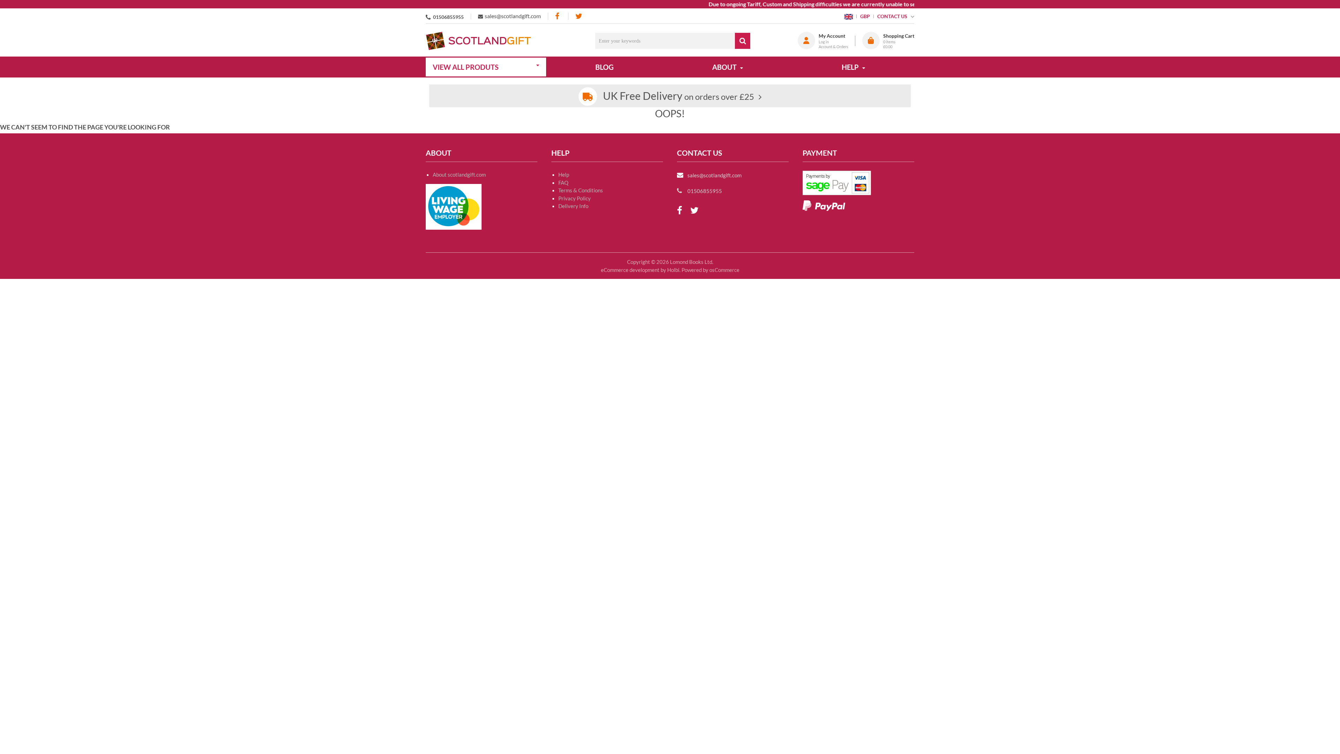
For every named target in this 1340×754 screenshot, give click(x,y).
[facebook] (558, 16)
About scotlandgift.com (459, 174)
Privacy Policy (574, 198)
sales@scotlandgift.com (513, 16)
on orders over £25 (678, 96)
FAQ (563, 182)
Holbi (673, 270)
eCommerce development (630, 270)
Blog (604, 67)
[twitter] (578, 16)
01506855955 (448, 17)
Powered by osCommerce (710, 270)
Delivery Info (573, 206)
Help (563, 174)
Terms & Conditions (580, 190)
